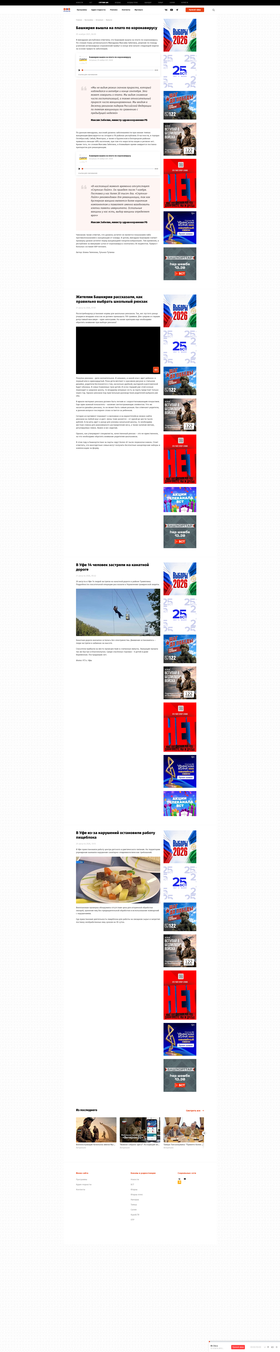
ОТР (132, 1220)
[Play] (268, 1347)
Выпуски (109, 20)
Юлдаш (118, 2)
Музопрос (139, 10)
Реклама (113, 10)
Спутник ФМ (103, 2)
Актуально (99, 20)
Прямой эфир (195, 10)
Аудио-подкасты (98, 10)
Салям (172, 2)
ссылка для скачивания (87, 75)
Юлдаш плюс (132, 2)
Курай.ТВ (184, 2)
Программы (82, 10)
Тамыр (160, 2)
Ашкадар (147, 2)
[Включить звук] (156, 370)
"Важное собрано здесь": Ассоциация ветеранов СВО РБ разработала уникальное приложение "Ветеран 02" (140, 1145)
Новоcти (79, 2)
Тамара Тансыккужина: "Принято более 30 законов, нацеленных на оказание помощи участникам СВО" (184, 1145)
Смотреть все (193, 1110)
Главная (79, 20)
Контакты (126, 10)
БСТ (90, 2)
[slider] (118, 70)
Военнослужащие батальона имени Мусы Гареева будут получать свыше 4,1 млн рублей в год (96, 1145)
